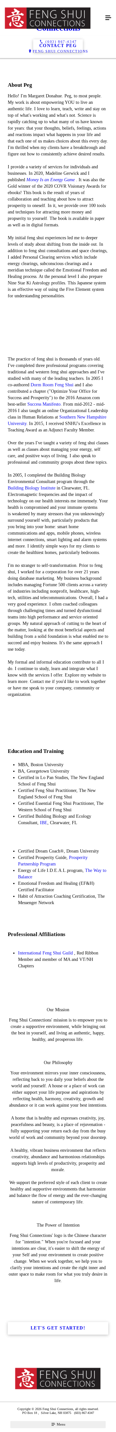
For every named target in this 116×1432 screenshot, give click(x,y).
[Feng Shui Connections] (52, 18)
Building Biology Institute (31, 488)
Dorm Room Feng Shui (52, 384)
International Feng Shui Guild (45, 953)
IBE (43, 822)
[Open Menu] (108, 18)
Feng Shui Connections (61, 51)
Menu (60, 1424)
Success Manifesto (44, 404)
